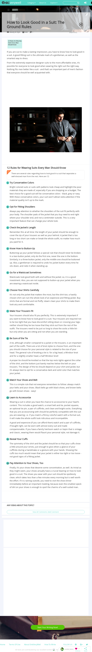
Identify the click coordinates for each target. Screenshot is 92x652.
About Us (42, 3)
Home (2, 644)
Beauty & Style (14, 32)
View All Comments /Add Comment (46, 512)
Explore (53, 3)
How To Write (50, 644)
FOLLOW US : (68, 644)
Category (31, 3)
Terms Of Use (14, 644)
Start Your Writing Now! (47, 627)
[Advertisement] (45, 91)
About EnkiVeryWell (32, 644)
